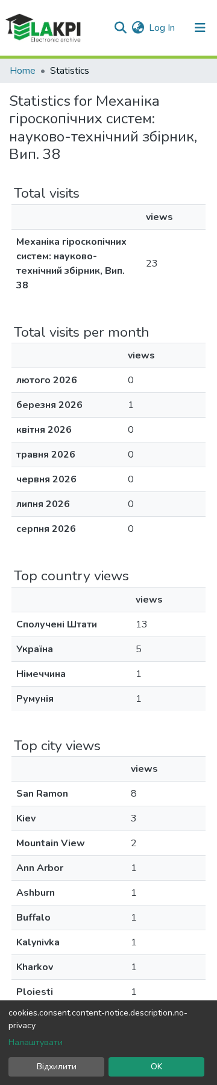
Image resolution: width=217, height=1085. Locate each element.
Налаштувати (35, 1042)
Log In (162, 27)
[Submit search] (120, 28)
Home (23, 70)
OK (156, 1066)
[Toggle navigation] (200, 28)
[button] (137, 28)
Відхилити (57, 1066)
